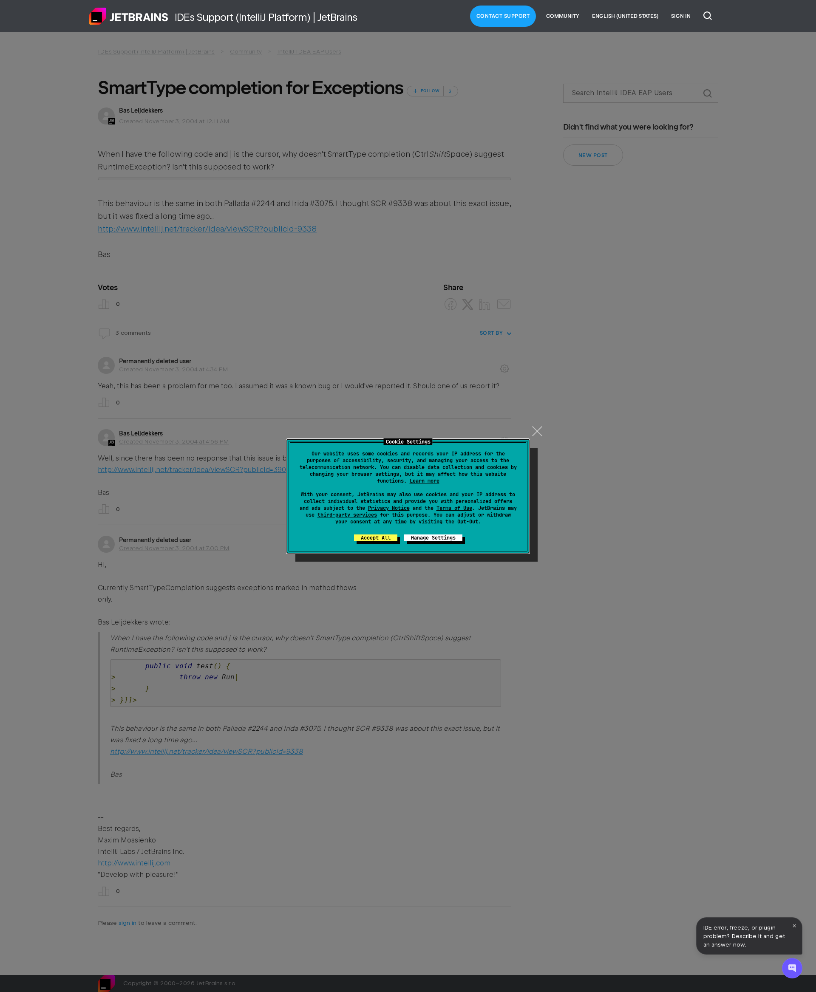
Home (128, 16)
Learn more (424, 481)
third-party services (347, 515)
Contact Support (503, 16)
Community (562, 16)
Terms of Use (454, 508)
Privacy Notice (389, 508)
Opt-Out (467, 521)
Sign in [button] (681, 16)
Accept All (376, 537)
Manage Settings (433, 537)
